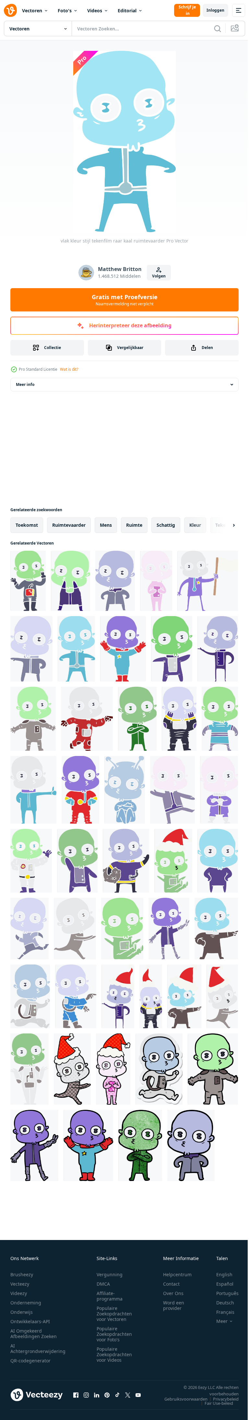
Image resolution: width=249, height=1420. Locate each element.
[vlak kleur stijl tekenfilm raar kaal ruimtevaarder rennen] (75, 928)
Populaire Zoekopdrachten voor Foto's (114, 1334)
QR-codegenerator (30, 1361)
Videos (94, 10)
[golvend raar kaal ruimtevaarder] (31, 861)
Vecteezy (19, 1284)
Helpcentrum (177, 1274)
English (219, 1274)
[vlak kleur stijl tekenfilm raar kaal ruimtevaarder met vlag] (207, 581)
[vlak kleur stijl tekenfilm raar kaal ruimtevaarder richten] (75, 996)
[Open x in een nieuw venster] (127, 1394)
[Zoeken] (217, 28)
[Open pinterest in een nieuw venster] (107, 1394)
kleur (195, 525)
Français (220, 1312)
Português (222, 1293)
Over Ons (173, 1293)
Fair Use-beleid (214, 1403)
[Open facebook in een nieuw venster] (75, 1394)
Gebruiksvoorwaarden (181, 1399)
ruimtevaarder (69, 525)
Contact (171, 1284)
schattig (166, 525)
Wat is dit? (69, 369)
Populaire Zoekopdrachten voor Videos (114, 1354)
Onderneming (25, 1303)
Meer (217, 1321)
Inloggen (215, 10)
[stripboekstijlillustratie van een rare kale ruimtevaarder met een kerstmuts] (113, 1069)
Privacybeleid (221, 1399)
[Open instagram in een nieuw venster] (86, 1394)
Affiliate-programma (110, 1296)
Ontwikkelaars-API (30, 1321)
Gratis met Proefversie (125, 300)
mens (106, 525)
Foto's (65, 10)
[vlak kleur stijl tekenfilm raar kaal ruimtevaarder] (28, 581)
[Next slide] (223, 525)
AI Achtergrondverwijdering (37, 1348)
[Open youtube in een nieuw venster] (138, 1394)
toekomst (27, 525)
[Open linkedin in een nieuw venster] (96, 1394)
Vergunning (110, 1274)
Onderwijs (21, 1312)
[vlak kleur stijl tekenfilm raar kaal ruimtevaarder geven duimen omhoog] (33, 790)
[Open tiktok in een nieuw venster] (117, 1394)
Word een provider (173, 1305)
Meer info (25, 384)
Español (220, 1284)
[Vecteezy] (10, 10)
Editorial (127, 10)
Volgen (159, 276)
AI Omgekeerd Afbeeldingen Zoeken (33, 1333)
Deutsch (220, 1303)
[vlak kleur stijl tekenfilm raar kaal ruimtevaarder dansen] (172, 790)
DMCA (103, 1284)
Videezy (18, 1293)
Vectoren (32, 10)
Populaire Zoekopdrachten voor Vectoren (114, 1313)
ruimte (134, 525)
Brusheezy (21, 1274)
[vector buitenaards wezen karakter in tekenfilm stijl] (213, 1069)
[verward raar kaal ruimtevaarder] (29, 1069)
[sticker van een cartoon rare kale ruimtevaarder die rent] (159, 1069)
